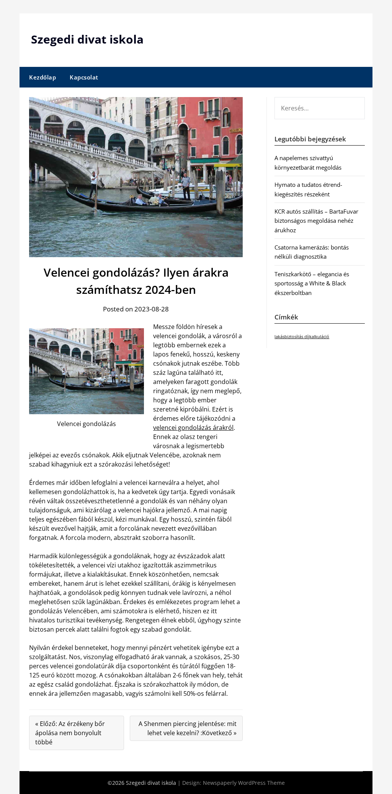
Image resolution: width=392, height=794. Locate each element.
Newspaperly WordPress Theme (244, 782)
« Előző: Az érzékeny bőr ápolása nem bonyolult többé (70, 732)
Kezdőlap (42, 77)
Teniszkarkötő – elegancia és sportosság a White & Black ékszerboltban (311, 283)
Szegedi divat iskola (87, 39)
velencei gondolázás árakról (193, 427)
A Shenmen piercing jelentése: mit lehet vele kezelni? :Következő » (188, 728)
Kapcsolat (84, 77)
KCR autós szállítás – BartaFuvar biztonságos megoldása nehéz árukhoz (316, 220)
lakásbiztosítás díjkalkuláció (301, 336)
